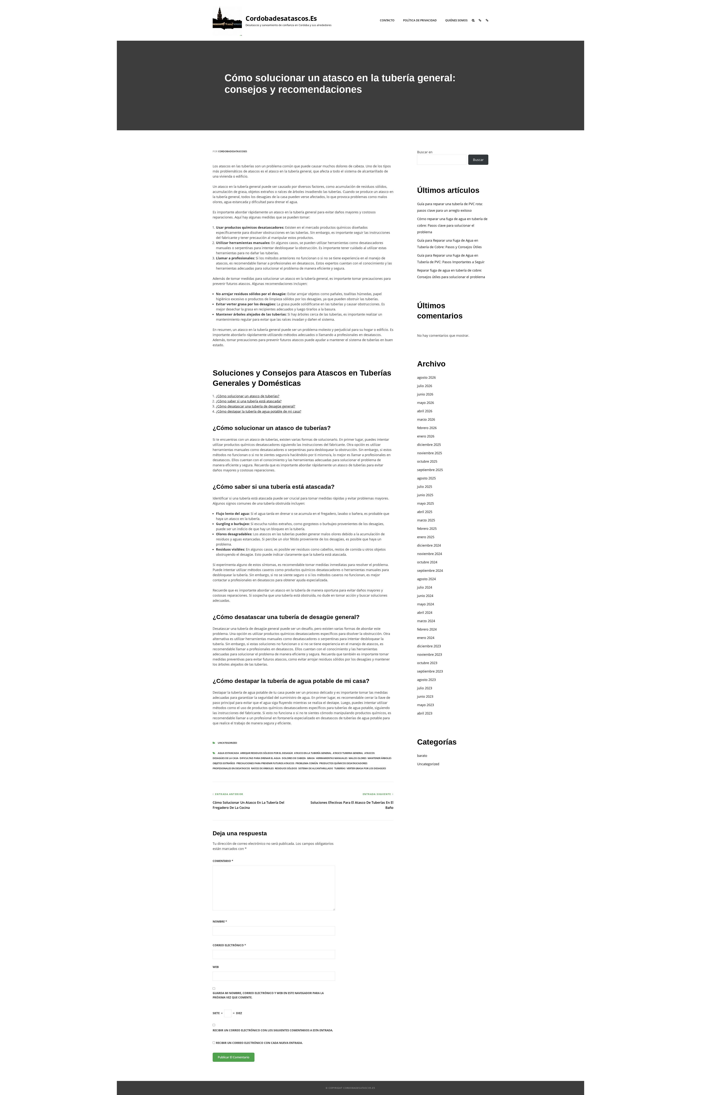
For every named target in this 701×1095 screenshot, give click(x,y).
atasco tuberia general (348, 753)
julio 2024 (424, 587)
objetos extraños (224, 763)
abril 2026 (424, 411)
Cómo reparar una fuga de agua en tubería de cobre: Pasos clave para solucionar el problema (452, 225)
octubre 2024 (427, 562)
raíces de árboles (262, 768)
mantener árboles (379, 758)
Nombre (220, 921)
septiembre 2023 (430, 671)
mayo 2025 (425, 503)
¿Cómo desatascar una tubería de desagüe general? (255, 406)
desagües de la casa (225, 758)
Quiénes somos (456, 20)
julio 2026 (424, 386)
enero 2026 (425, 436)
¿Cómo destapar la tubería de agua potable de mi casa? (258, 411)
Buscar (478, 159)
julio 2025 (424, 486)
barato (422, 755)
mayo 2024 (425, 604)
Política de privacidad (420, 20)
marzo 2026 (426, 419)
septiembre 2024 (430, 570)
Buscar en (424, 152)
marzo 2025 (426, 520)
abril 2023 (424, 713)
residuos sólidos (286, 768)
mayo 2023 (425, 705)
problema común (307, 763)
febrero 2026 (427, 428)
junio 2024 (425, 595)
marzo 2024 (426, 621)
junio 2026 (425, 394)
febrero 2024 (427, 629)
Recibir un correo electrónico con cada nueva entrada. (259, 1043)
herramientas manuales (331, 758)
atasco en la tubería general (313, 753)
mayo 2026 (425, 402)
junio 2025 (425, 495)
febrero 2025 (427, 528)
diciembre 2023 (429, 646)
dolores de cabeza (294, 758)
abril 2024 (424, 612)
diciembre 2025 (429, 444)
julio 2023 (424, 688)
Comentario (223, 861)
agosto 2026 (426, 377)
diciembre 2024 (429, 545)
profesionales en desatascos (231, 768)
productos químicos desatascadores (343, 763)
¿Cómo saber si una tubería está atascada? (248, 401)
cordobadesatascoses (232, 151)
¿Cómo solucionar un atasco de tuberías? (247, 396)
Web (216, 967)
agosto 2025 (426, 478)
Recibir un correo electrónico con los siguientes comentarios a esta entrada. (273, 1030)
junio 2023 (425, 696)
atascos (369, 753)
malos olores (357, 758)
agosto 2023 (426, 679)
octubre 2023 (427, 663)
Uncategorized (227, 742)
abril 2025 (424, 512)
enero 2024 (425, 637)
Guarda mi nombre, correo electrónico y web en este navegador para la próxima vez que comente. (268, 995)
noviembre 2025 (429, 453)
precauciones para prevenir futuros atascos (265, 763)
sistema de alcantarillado (315, 768)
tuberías (339, 768)
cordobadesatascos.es (281, 18)
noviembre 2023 (429, 654)
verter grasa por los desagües (366, 768)
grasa (311, 758)
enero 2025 (425, 537)
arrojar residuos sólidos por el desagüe (266, 753)
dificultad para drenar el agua (260, 758)
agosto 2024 (426, 579)
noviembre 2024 (429, 554)
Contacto (387, 20)
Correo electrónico (229, 945)
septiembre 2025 (430, 470)
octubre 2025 (427, 461)
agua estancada (228, 753)
